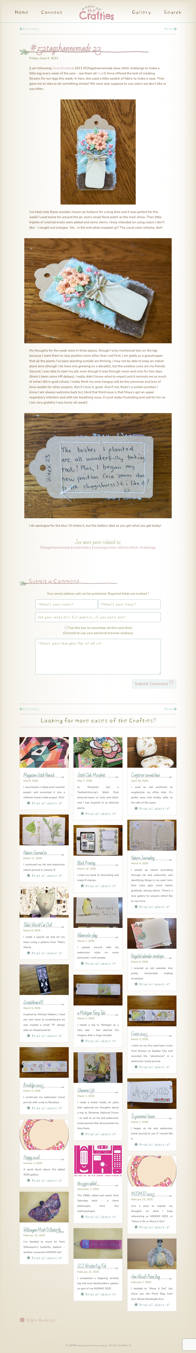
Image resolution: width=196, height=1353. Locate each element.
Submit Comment (151, 684)
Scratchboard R (33, 1002)
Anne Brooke (62, 68)
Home (21, 12)
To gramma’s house (143, 1116)
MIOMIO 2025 (143, 1194)
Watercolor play (87, 935)
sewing (100, 547)
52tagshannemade (55, 547)
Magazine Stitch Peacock (39, 775)
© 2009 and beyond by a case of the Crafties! (98, 1345)
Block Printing (86, 863)
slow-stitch (117, 547)
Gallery (141, 12)
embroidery (82, 547)
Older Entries (40, 1319)
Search (172, 12)
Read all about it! (44, 802)
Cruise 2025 (139, 1034)
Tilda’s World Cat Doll (37, 925)
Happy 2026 (31, 1157)
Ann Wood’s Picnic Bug (145, 1277)
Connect (51, 12)
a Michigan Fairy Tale (91, 1013)
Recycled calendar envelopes (147, 956)
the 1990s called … (88, 1183)
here (100, 73)
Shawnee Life (85, 1090)
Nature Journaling (142, 858)
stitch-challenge (142, 547)
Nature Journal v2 (35, 853)
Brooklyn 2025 (33, 1085)
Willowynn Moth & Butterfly (42, 1230)
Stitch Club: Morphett (91, 775)
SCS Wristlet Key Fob (91, 1266)
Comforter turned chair (145, 775)
